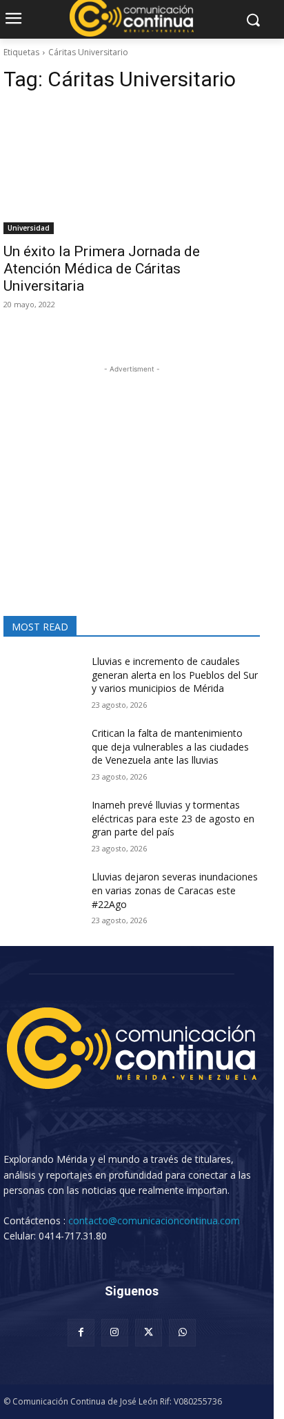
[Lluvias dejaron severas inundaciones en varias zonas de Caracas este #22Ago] (42, 897)
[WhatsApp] (182, 1332)
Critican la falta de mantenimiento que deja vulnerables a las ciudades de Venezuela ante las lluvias (170, 746)
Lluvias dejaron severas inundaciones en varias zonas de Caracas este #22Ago (175, 890)
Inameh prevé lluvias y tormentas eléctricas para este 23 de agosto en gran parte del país (173, 818)
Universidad (29, 228)
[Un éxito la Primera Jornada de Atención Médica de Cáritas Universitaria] (131, 170)
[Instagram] (114, 1332)
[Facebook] (81, 1332)
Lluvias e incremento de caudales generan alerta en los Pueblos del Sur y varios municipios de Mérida (175, 675)
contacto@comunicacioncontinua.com (154, 1220)
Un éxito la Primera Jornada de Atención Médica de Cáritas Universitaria (101, 268)
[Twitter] (148, 1332)
